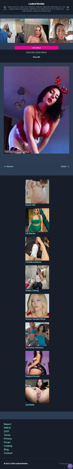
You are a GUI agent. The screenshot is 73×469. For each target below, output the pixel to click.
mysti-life (30, 204)
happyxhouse (32, 376)
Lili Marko (30, 233)
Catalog (8, 445)
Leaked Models (36, 4)
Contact (8, 453)
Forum (7, 442)
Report (7, 424)
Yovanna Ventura (34, 347)
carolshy (29, 404)
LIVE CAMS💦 (36, 48)
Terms (7, 435)
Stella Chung (32, 290)
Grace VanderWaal (35, 319)
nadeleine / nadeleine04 (36, 52)
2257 (6, 431)
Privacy (8, 438)
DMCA (7, 427)
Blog (6, 449)
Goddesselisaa (33, 262)
